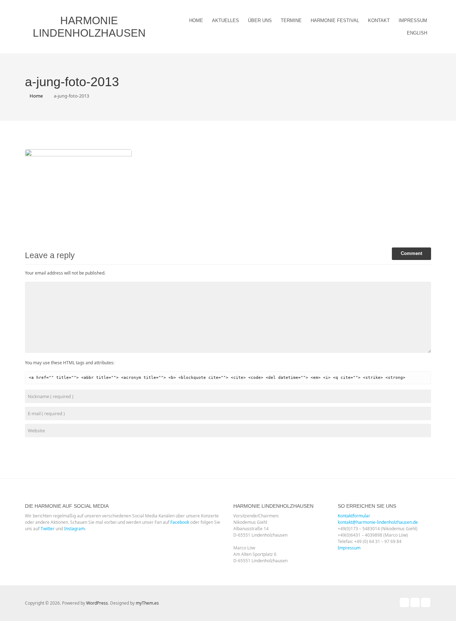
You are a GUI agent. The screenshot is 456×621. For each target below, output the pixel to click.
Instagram (74, 529)
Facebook (179, 522)
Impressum (413, 20)
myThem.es (147, 603)
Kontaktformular (354, 516)
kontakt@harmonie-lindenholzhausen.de (378, 522)
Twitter (48, 529)
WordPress (97, 603)
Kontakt (379, 20)
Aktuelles (225, 20)
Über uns (260, 20)
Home (196, 20)
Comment (411, 253)
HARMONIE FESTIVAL (335, 20)
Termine (291, 20)
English (417, 33)
